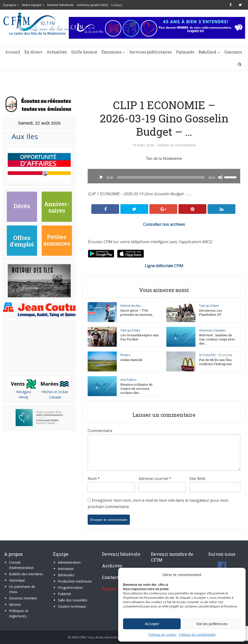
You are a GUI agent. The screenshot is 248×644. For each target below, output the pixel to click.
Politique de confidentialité (197, 635)
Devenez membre (23, 598)
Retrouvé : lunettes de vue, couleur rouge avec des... (217, 339)
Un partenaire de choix (22, 589)
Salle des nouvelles (72, 600)
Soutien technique (72, 606)
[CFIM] (39, 24)
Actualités (56, 51)
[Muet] (220, 177)
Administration (69, 562)
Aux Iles (23, 136)
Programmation (70, 587)
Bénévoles (66, 575)
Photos (125, 355)
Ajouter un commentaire (176, 145)
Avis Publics (128, 380)
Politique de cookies (162, 635)
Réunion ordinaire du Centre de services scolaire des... (136, 388)
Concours (233, 51)
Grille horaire (84, 51)
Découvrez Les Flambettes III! (210, 312)
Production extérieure (75, 581)
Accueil (12, 51)
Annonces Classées (212, 330)
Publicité (64, 594)
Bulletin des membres (26, 574)
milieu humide (131, 360)
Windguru (23, 391)
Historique (17, 580)
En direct (33, 51)
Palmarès (185, 51)
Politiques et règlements (18, 613)
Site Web (197, 478)
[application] (164, 176)
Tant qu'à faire (209, 306)
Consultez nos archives (164, 224)
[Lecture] (101, 177)
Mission (15, 604)
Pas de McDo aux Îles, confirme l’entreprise (215, 362)
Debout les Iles (130, 306)
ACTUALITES (207, 355)
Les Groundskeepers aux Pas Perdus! (139, 337)
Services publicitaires (150, 51)
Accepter (152, 624)
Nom (94, 478)
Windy (23, 397)
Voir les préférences (212, 624)
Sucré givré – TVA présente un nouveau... (137, 312)
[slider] (231, 176)
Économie (225, 355)
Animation (66, 568)
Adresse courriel (155, 478)
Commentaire (100, 430)
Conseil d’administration (21, 565)
